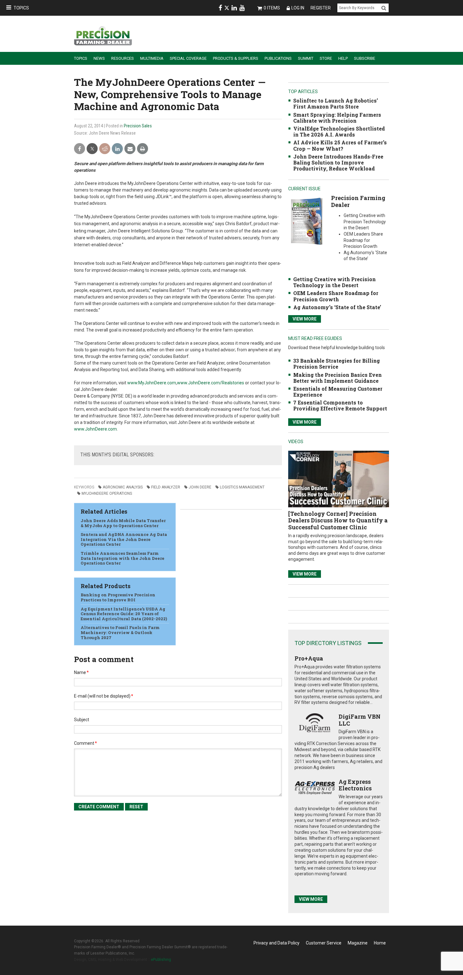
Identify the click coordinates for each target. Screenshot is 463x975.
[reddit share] (104, 149)
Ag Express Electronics (355, 785)
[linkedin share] (117, 149)
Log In (297, 7)
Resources (122, 58)
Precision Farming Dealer (358, 201)
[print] (142, 149)
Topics (21, 7)
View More (305, 318)
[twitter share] (92, 149)
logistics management (242, 487)
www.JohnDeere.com (95, 429)
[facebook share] (79, 149)
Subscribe (364, 58)
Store (326, 58)
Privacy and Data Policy (277, 942)
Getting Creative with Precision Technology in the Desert (334, 282)
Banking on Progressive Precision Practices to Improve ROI (118, 597)
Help (343, 58)
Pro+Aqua (308, 658)
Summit (305, 58)
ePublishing (161, 959)
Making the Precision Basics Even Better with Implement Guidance (337, 377)
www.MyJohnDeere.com (151, 382)
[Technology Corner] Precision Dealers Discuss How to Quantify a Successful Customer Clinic (338, 520)
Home (380, 942)
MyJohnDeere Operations (107, 493)
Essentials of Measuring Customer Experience (337, 391)
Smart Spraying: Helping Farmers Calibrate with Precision (337, 117)
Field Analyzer (165, 487)
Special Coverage (188, 58)
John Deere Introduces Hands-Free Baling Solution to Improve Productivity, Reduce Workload (338, 162)
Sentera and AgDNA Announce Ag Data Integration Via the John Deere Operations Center (124, 539)
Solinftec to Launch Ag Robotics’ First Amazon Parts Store (335, 103)
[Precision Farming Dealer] (306, 221)
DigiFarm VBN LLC (359, 720)
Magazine (358, 942)
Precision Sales (138, 125)
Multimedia (151, 58)
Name (81, 672)
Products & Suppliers (235, 58)
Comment (85, 743)
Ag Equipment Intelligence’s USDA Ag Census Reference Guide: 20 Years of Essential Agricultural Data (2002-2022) (124, 613)
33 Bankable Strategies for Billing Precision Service (336, 363)
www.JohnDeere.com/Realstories (210, 382)
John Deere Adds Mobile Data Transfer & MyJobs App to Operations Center (123, 523)
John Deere (200, 487)
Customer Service (323, 942)
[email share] (129, 149)
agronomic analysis (123, 487)
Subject (81, 719)
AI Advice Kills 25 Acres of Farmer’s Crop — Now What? (340, 145)
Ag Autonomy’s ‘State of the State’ (337, 307)
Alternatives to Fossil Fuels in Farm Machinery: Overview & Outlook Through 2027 (120, 632)
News (99, 58)
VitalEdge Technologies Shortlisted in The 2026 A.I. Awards (339, 131)
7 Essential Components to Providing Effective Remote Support (340, 405)
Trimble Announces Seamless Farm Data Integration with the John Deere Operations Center (122, 558)
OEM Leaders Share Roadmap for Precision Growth (335, 296)
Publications (278, 58)
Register (321, 7)
